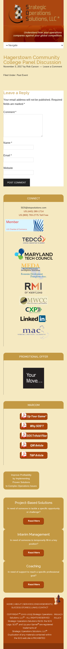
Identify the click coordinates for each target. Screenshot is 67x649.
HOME (10, 604)
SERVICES (28, 604)
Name (7, 142)
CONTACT (43, 607)
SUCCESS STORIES (20, 607)
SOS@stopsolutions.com (33, 207)
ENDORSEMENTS (43, 604)
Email (7, 155)
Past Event (22, 75)
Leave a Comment (52, 66)
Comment (9, 112)
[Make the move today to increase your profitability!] (33, 378)
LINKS (34, 607)
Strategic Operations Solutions (33, 13)
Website (8, 168)
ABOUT (18, 604)
